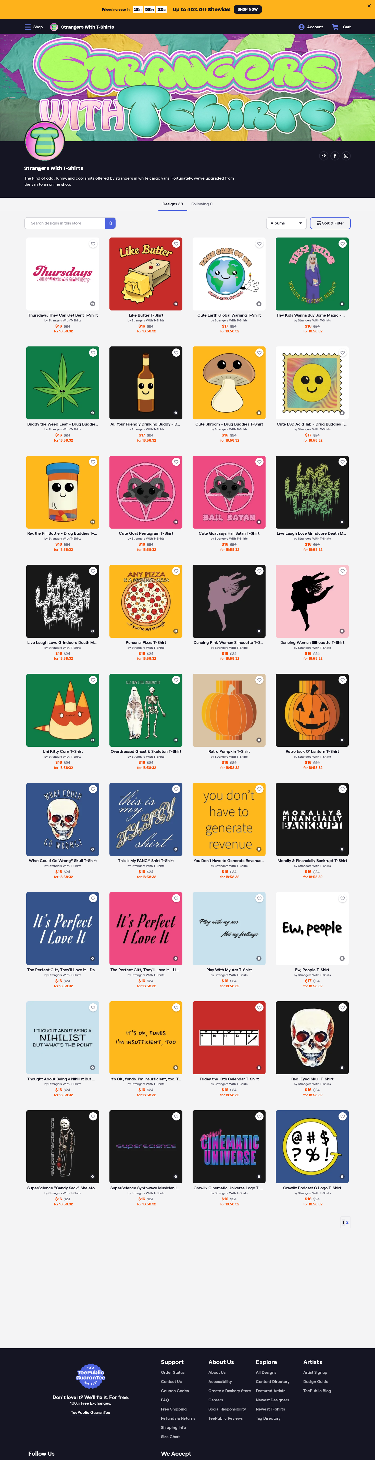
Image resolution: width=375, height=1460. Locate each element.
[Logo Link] (54, 27)
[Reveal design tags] (92, 303)
